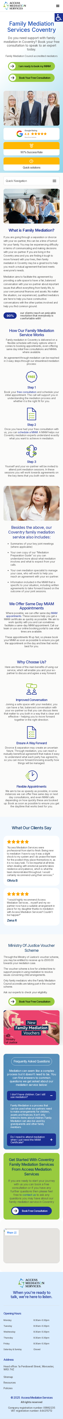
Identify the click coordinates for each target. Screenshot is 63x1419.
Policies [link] (8, 1388)
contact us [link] (29, 1195)
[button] (57, 6)
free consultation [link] (26, 391)
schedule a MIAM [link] (28, 432)
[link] (15, 6)
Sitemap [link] (8, 1376)
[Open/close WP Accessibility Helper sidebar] (59, 17)
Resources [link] (10, 1382)
